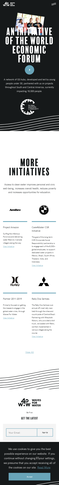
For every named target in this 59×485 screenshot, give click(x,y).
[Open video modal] (29, 70)
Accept (29, 476)
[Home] (29, 402)
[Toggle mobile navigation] (53, 4)
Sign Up (45, 432)
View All (29, 352)
